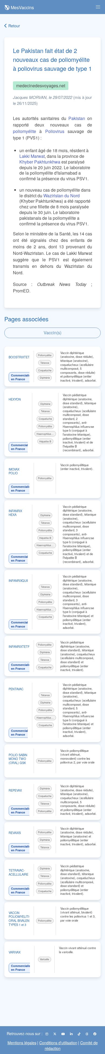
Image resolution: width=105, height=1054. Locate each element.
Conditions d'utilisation (58, 1042)
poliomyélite (24, 131)
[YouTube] (63, 1034)
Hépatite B (45, 441)
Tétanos (44, 363)
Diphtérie (45, 377)
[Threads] (87, 1034)
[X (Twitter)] (55, 1034)
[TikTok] (79, 1034)
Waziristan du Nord (61, 195)
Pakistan (76, 118)
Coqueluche (44, 370)
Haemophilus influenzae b (46, 434)
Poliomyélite (44, 355)
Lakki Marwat (32, 156)
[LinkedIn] (72, 1034)
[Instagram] (47, 1034)
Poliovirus (54, 131)
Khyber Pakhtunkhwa (39, 162)
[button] (98, 7)
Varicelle (44, 959)
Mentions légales (22, 1042)
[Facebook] (95, 1034)
